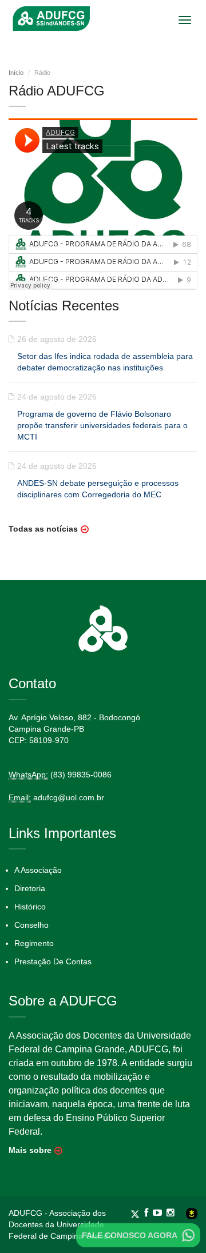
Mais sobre (30, 1150)
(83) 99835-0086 (81, 774)
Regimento (34, 943)
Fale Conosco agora (129, 1235)
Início (16, 72)
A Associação (38, 870)
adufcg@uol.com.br (68, 797)
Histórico (30, 906)
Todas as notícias (43, 528)
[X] (137, 1213)
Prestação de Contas (53, 961)
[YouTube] (160, 1213)
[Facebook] (148, 1213)
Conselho (31, 924)
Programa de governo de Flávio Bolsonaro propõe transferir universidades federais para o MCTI (102, 425)
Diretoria (29, 888)
